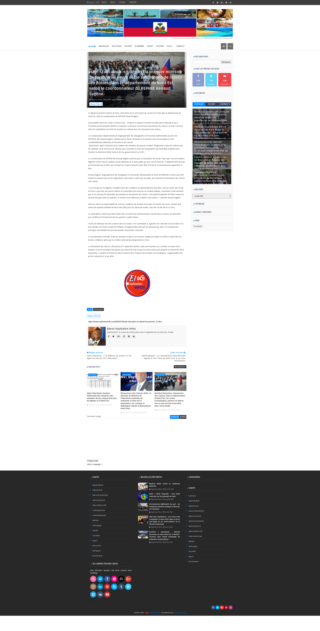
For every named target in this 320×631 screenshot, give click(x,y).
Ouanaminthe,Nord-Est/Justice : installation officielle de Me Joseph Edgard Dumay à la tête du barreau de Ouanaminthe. (209, 178)
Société (128, 46)
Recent (211, 104)
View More (181, 367)
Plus (169, 46)
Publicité (132, 2)
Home (104, 2)
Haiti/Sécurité (99, 505)
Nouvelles (104, 46)
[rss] (230, 2)
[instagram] (230, 607)
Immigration (98, 510)
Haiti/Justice (98, 500)
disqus (183, 417)
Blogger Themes (180, 613)
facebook (174, 417)
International (99, 515)
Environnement (196, 511)
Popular (199, 104)
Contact (122, 2)
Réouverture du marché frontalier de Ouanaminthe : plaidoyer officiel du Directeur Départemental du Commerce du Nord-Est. (211, 148)
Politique (117, 46)
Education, (120, 99)
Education (93, 375)
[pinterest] (226, 2)
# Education (98, 309)
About (112, 2)
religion (96, 551)
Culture (160, 46)
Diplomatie (97, 485)
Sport (150, 46)
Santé (95, 530)
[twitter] (217, 2)
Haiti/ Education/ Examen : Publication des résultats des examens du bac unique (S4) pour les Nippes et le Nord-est (102, 397)
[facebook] (213, 2)
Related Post (94, 367)
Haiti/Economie (100, 495)
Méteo (95, 520)
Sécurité (96, 546)
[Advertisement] (136, 441)
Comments (225, 104)
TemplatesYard (154, 613)
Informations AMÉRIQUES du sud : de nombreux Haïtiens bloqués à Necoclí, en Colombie (164, 506)
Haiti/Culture (195, 516)
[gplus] (222, 2)
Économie (139, 46)
